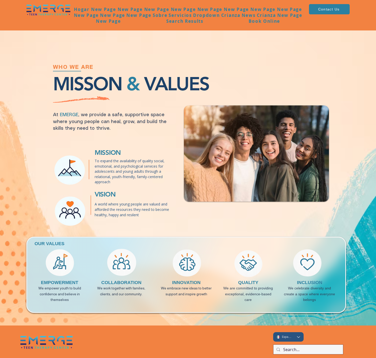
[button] (160, 15)
